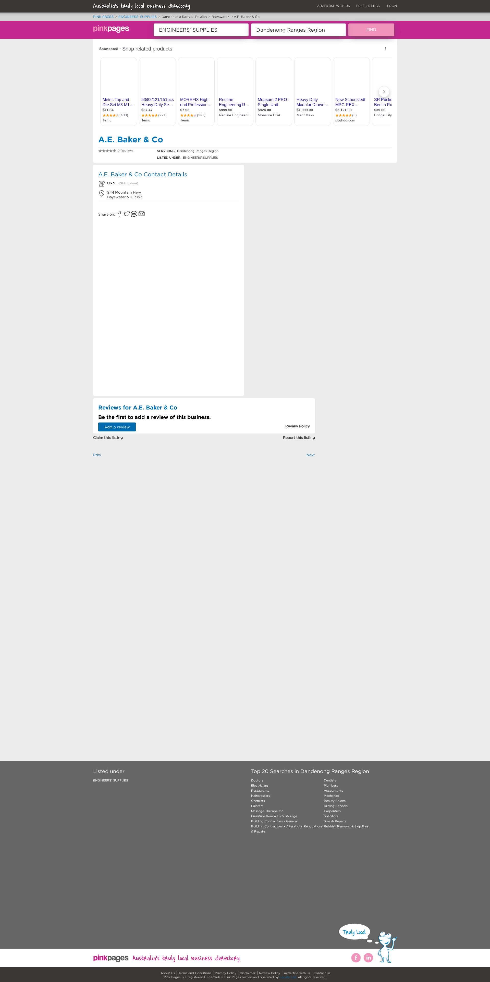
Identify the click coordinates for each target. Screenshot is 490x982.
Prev (97, 455)
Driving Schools (336, 805)
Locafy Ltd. (288, 977)
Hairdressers (260, 795)
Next (311, 455)
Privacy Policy (225, 973)
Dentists (330, 780)
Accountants (333, 790)
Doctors (257, 780)
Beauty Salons (335, 800)
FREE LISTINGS (368, 5)
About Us (168, 973)
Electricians (259, 785)
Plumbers (331, 785)
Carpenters (332, 811)
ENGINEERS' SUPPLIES (110, 780)
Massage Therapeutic (267, 811)
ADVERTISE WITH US (333, 5)
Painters (257, 805)
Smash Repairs (335, 821)
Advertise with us (297, 973)
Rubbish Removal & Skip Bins (346, 826)
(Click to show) (128, 183)
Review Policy (269, 973)
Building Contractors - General (274, 821)
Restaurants (260, 790)
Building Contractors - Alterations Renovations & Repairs (287, 829)
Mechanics (331, 795)
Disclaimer (247, 973)
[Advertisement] (281, 201)
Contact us (322, 973)
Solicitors (331, 816)
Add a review (117, 427)
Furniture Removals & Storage (274, 816)
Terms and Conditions (194, 973)
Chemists (258, 800)
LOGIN (392, 5)
